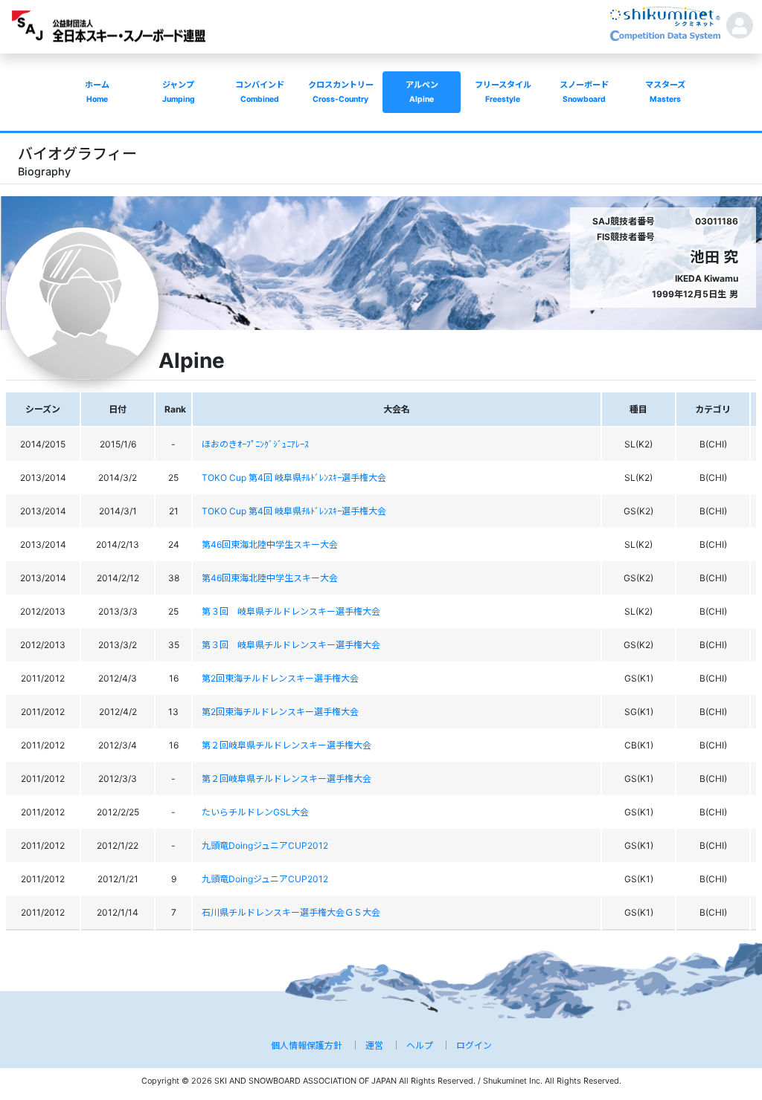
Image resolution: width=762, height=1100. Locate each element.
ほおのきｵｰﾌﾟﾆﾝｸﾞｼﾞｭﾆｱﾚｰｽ (255, 444)
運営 (374, 1045)
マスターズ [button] (665, 92)
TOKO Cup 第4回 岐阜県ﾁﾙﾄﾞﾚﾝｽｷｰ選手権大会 (294, 477)
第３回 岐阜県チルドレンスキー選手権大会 (291, 611)
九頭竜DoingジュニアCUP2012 (265, 845)
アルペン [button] (422, 92)
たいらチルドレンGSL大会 (255, 812)
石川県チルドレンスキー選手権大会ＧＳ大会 (291, 912)
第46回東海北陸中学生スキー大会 (270, 544)
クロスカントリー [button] (341, 92)
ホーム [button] (97, 92)
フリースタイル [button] (503, 92)
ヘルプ (419, 1045)
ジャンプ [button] (178, 92)
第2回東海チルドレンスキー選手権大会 (280, 678)
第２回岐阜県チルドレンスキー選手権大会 (286, 745)
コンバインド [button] (259, 92)
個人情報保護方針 (306, 1045)
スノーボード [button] (584, 92)
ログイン (474, 1045)
